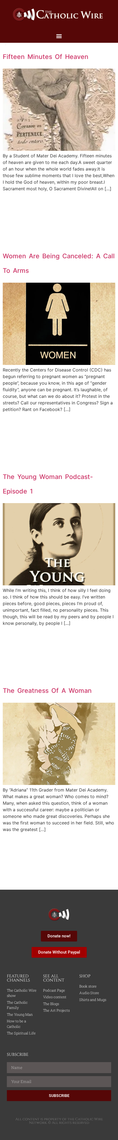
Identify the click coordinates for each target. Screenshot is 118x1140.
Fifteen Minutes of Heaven (45, 57)
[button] (59, 35)
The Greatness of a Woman (47, 690)
